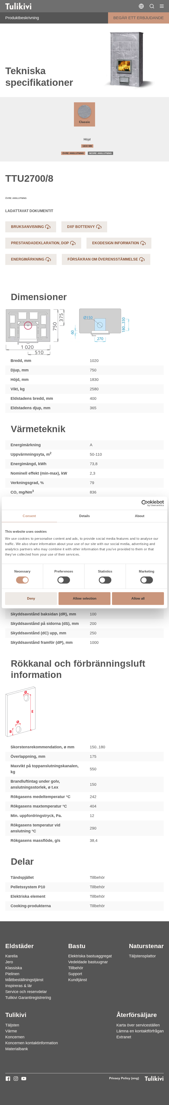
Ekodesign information (115, 243)
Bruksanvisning (27, 227)
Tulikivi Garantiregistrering (28, 997)
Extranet (123, 1037)
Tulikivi (15, 1014)
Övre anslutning (73, 153)
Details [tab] (84, 516)
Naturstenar (146, 946)
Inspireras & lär (18, 986)
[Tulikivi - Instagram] (15, 1078)
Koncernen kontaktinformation (31, 1043)
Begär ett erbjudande (138, 18)
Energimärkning (27, 259)
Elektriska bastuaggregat (90, 956)
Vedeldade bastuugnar (88, 962)
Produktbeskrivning (22, 18)
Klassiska (13, 968)
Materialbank (16, 1049)
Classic (84, 122)
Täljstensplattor (142, 956)
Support (75, 974)
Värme (11, 1031)
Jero (9, 962)
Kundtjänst (77, 980)
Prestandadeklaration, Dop (40, 243)
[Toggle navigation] (162, 6)
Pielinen (12, 974)
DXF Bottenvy (81, 227)
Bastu (76, 946)
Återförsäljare (136, 1014)
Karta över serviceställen (138, 1025)
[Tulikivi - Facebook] (8, 1078)
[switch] (63, 580)
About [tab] (140, 516)
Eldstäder (19, 946)
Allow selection (84, 598)
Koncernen (14, 1037)
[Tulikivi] (24, 6)
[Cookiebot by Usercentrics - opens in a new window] (144, 503)
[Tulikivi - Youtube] (23, 1078)
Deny (31, 598)
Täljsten (12, 1025)
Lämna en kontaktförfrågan (140, 1031)
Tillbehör (75, 968)
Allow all (138, 598)
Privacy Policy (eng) (124, 1078)
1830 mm (87, 146)
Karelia (11, 956)
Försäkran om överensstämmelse (103, 259)
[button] (151, 6)
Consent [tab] (29, 516)
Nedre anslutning (100, 153)
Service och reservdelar (26, 991)
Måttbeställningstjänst (24, 980)
